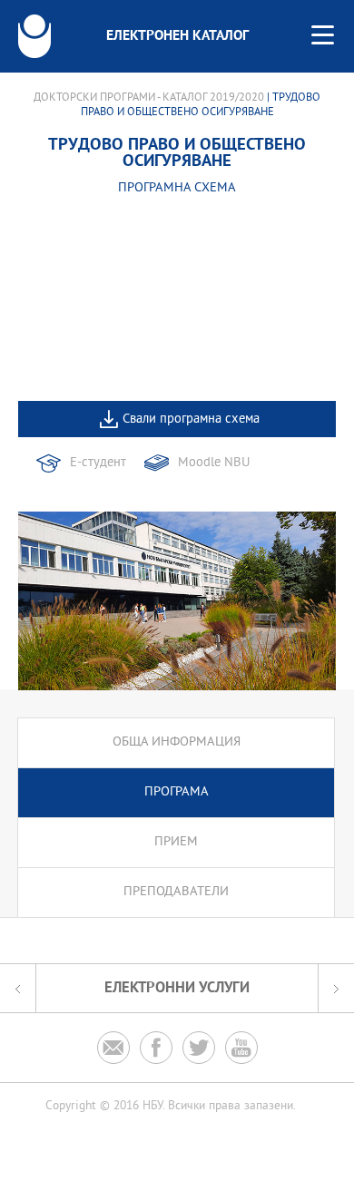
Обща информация (177, 742)
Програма (176, 792)
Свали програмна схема (191, 419)
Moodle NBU (214, 463)
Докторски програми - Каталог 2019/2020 (149, 98)
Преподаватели (176, 892)
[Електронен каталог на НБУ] (34, 36)
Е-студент (98, 463)
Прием (176, 842)
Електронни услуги (177, 988)
